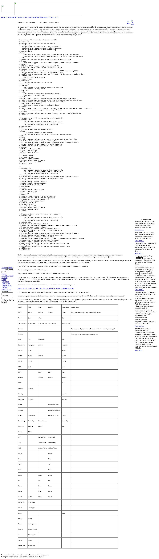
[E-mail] (132, 22)
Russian (4, 268)
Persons (4, 287)
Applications (27, 17)
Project (4, 274)
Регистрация (6, 289)
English (10, 268)
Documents (44, 17)
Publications (36, 17)
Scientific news (53, 17)
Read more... (139, 230)
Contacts (4, 278)
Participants (19, 17)
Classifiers (11, 17)
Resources (4, 17)
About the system (7, 276)
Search (4, 280)
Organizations (6, 285)
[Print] (128, 22)
